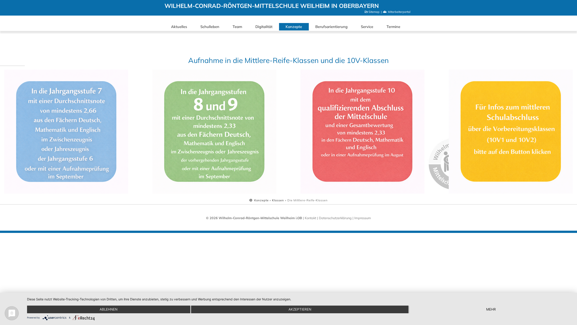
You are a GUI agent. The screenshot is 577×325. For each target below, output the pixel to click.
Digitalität (263, 26)
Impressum (362, 218)
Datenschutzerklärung (336, 218)
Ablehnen (108, 309)
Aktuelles (179, 26)
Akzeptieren (299, 309)
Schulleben (209, 26)
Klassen (278, 200)
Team (237, 26)
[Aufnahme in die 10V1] (511, 132)
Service (367, 26)
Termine (393, 26)
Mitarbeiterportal (399, 12)
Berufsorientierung (331, 26)
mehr (491, 309)
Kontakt (310, 218)
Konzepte (294, 26)
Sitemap (374, 12)
